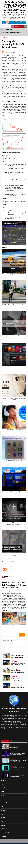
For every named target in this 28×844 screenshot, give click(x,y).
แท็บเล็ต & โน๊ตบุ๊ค (5, 832)
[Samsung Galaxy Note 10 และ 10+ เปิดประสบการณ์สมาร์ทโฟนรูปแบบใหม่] (5, 760)
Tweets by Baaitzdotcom (8, 648)
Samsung (3, 799)
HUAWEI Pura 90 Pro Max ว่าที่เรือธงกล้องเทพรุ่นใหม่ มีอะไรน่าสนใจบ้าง (18, 671)
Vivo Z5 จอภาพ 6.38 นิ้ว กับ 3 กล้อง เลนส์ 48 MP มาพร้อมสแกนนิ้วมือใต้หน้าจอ (17, 754)
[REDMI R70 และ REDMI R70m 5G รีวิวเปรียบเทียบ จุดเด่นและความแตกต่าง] (6, 662)
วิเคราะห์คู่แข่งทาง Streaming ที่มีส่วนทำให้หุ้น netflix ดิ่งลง (13, 44)
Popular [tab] (6, 741)
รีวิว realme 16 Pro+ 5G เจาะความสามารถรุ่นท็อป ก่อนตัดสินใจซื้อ (17, 656)
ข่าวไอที (3, 810)
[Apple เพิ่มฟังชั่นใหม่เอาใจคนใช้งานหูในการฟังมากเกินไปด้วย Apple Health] (5, 767)
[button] (12, 26)
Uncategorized (4, 802)
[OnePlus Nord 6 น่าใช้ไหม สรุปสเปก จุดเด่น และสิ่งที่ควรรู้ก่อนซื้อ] (6, 677)
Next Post (5, 576)
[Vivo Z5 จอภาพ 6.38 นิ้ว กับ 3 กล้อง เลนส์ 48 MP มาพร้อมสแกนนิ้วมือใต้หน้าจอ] (5, 753)
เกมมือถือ (4, 580)
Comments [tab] (22, 741)
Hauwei (3, 787)
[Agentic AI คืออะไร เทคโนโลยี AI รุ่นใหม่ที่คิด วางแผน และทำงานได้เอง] (6, 685)
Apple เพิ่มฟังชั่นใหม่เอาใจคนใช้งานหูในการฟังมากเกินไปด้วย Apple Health (17, 768)
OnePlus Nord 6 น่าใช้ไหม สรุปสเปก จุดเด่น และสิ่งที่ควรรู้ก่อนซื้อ (18, 679)
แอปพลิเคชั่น (4, 37)
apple (2, 784)
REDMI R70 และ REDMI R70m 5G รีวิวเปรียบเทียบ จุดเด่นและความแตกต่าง (18, 664)
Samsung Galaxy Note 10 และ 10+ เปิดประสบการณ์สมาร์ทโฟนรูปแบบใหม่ (18, 761)
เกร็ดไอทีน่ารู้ (4, 829)
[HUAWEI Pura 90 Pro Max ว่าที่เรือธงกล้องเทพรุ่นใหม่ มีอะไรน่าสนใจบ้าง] (6, 670)
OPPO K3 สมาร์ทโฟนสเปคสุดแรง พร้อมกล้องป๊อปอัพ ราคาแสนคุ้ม (17, 776)
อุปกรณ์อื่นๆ (3, 821)
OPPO (2, 795)
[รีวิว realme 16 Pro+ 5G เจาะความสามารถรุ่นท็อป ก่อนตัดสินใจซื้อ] (6, 655)
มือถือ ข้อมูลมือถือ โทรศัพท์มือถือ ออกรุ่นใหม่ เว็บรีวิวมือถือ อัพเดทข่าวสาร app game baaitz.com (14, 7)
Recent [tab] (13, 741)
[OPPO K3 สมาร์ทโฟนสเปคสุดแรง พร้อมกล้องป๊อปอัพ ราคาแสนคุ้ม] (5, 775)
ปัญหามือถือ (3, 814)
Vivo (2, 806)
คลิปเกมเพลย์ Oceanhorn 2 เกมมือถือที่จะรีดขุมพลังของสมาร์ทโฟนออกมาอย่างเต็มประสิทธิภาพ (14, 585)
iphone (3, 791)
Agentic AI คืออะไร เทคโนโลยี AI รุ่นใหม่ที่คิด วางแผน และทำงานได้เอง (17, 686)
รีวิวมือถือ (3, 817)
